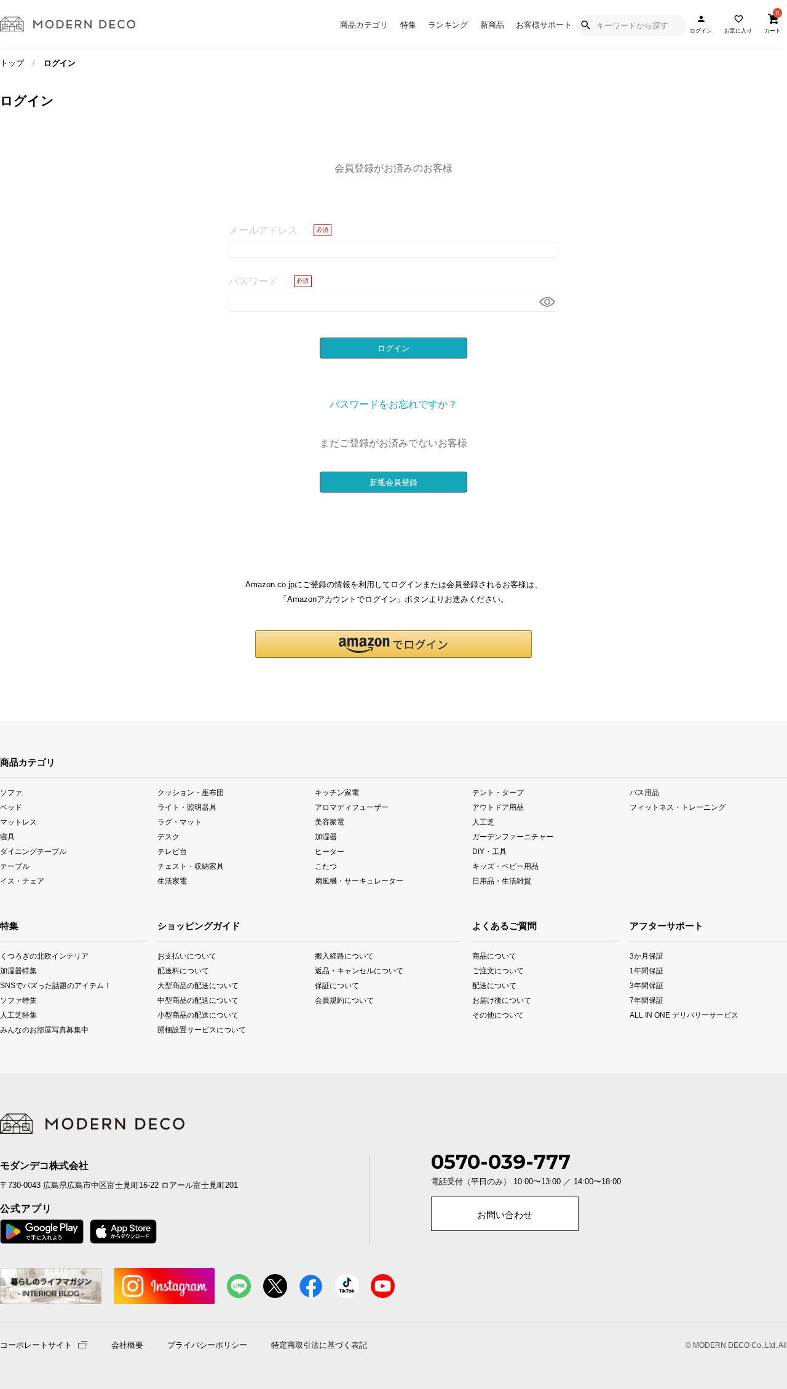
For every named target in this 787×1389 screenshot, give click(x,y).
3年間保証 (645, 985)
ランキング (448, 25)
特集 (408, 25)
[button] (393, 644)
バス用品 (644, 791)
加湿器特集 (14, 970)
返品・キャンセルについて (346, 970)
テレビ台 (172, 851)
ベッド (11, 806)
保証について (337, 985)
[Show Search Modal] (585, 25)
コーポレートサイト (36, 1344)
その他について (486, 1014)
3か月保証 (645, 955)
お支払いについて (186, 955)
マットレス (18, 821)
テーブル (15, 866)
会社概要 (127, 1345)
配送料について (183, 970)
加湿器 (326, 836)
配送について (486, 985)
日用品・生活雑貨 (501, 880)
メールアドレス (263, 229)
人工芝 (483, 821)
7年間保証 (645, 1000)
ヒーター (329, 851)
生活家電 (172, 880)
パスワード (253, 281)
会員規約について (344, 1000)
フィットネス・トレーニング (678, 806)
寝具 (7, 836)
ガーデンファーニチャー (512, 836)
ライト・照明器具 (186, 806)
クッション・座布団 (190, 791)
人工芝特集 (14, 1014)
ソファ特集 (14, 1000)
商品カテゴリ (364, 25)
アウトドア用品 (498, 806)
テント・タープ (498, 791)
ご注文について (486, 970)
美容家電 (329, 821)
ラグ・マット (179, 821)
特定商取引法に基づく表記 (319, 1345)
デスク (168, 836)
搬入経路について (344, 955)
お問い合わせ (504, 1215)
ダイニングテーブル (33, 851)
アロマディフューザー (352, 806)
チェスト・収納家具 (190, 866)
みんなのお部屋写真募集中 (14, 1029)
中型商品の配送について (188, 1000)
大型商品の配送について (188, 985)
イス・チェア (22, 880)
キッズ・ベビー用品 (505, 866)
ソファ (11, 791)
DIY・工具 (489, 851)
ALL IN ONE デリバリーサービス (645, 1014)
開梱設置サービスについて (188, 1029)
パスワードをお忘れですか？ (393, 404)
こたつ (326, 866)
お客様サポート (544, 25)
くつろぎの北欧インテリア (14, 955)
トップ (12, 63)
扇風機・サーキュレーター (359, 880)
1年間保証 (645, 970)
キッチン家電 (337, 791)
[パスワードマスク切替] (547, 302)
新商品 (492, 25)
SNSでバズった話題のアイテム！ (14, 985)
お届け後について (486, 1000)
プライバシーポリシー (207, 1345)
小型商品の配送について (188, 1014)
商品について (486, 955)
